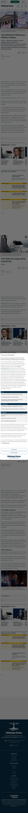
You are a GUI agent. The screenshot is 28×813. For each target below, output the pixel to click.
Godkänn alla (14, 449)
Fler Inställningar (14, 452)
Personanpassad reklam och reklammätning (9, 397)
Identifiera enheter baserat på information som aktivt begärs (13, 409)
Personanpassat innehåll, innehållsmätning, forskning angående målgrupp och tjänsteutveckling (11, 400)
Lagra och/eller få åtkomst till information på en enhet (12, 394)
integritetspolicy (5, 443)
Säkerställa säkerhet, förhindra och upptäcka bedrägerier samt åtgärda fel (13, 415)
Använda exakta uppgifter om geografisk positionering (12, 406)
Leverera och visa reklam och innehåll (8, 418)
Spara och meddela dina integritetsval (8, 421)
